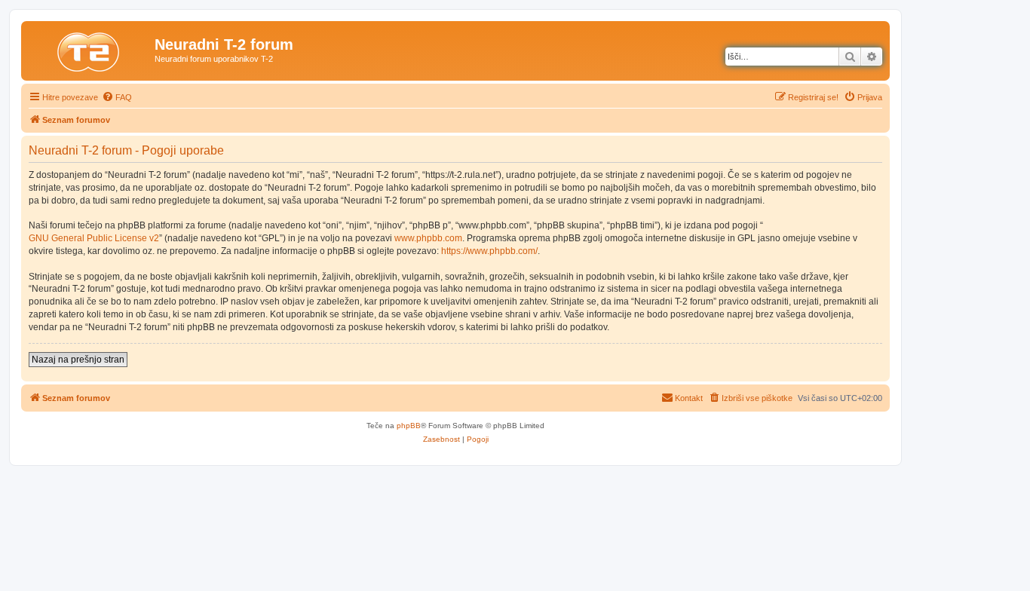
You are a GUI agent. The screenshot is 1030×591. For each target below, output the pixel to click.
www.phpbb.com (428, 238)
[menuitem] (117, 97)
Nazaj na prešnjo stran (78, 359)
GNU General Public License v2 (94, 238)
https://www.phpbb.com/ (489, 251)
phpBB (409, 425)
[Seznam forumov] (90, 49)
